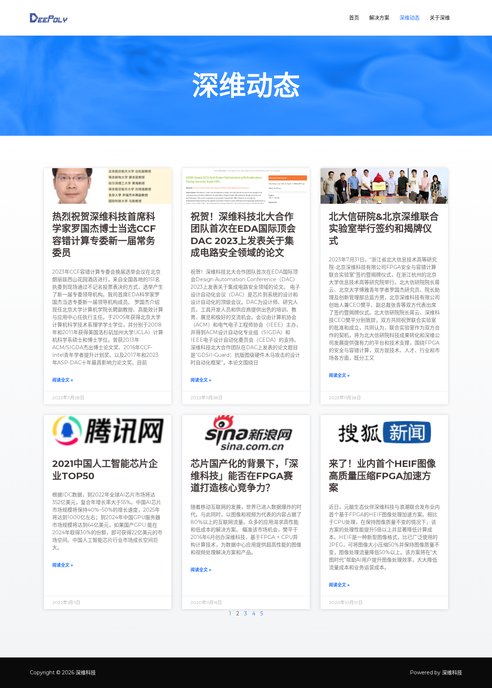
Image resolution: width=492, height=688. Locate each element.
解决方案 (379, 17)
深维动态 (409, 17)
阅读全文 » (62, 380)
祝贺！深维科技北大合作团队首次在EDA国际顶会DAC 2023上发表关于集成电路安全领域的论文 (243, 235)
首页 (354, 17)
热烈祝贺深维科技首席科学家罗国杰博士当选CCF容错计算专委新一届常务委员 (104, 235)
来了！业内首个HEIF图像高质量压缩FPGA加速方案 (382, 476)
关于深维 (440, 17)
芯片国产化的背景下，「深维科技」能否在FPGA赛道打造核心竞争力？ (244, 476)
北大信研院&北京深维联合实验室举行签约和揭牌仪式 (384, 229)
